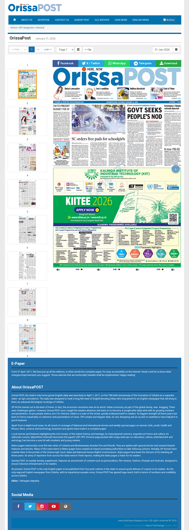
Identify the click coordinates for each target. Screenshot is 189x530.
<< (25, 49)
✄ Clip (88, 49)
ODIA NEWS (121, 19)
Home (14, 27)
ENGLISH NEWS (141, 19)
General (40, 27)
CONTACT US (62, 19)
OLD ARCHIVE (102, 19)
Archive (170, 19)
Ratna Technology (155, 525)
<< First (15, 49)
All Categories (26, 27)
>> (38, 49)
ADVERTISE (43, 19)
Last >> (48, 49)
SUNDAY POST (81, 19)
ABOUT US (26, 19)
